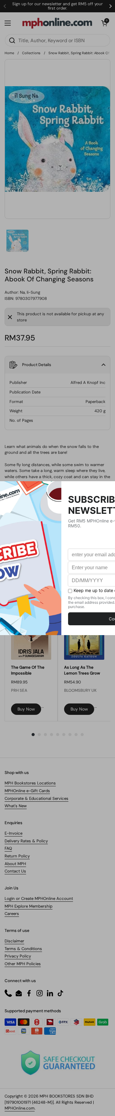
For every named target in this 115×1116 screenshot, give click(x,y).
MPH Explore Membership (28, 906)
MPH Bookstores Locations (30, 783)
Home (9, 53)
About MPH (15, 863)
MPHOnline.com (20, 1108)
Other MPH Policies (23, 963)
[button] (104, 23)
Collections (31, 53)
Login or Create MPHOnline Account (39, 898)
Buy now (26, 709)
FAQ (8, 848)
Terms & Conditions (23, 948)
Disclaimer (14, 941)
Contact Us (15, 871)
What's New (16, 805)
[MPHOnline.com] (57, 23)
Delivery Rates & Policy (26, 841)
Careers (12, 913)
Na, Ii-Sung (30, 292)
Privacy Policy (18, 956)
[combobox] (57, 40)
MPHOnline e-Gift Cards (27, 790)
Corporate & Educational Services (36, 798)
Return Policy (17, 856)
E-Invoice (13, 833)
